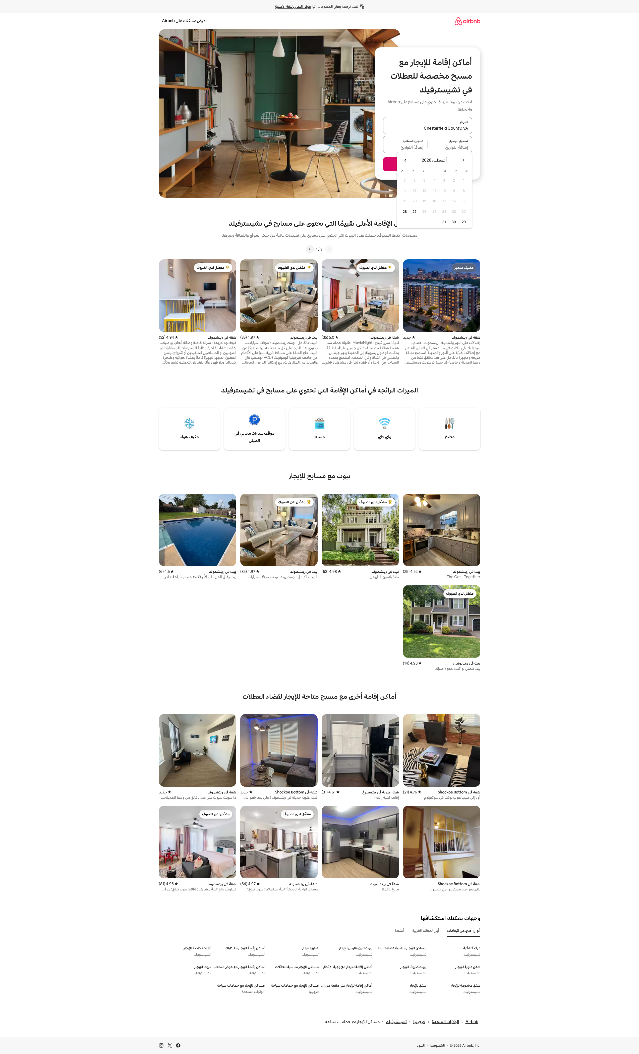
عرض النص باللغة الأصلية (293, 6)
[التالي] (310, 249)
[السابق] (329, 249)
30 (454, 222)
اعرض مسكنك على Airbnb (184, 20)
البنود (421, 1045)
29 (464, 222)
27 (415, 211)
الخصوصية (437, 1045)
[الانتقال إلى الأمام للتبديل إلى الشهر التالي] (405, 160)
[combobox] (427, 128)
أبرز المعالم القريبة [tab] (425, 930)
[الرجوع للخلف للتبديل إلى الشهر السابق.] (463, 160)
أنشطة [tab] (399, 930)
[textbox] (450, 147)
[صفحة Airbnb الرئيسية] (467, 21)
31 (444, 222)
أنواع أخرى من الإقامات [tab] (463, 930)
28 (405, 211)
